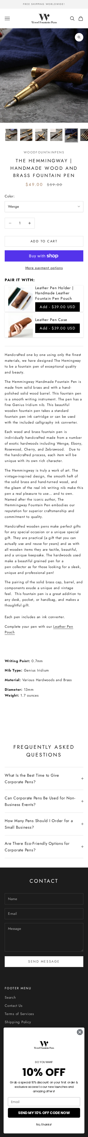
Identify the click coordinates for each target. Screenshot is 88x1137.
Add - (57, 307)
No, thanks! (44, 1124)
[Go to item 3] (41, 134)
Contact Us (14, 1005)
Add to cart (44, 241)
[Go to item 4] (56, 134)
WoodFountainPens (44, 152)
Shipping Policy (18, 1022)
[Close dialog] (80, 1032)
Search (10, 997)
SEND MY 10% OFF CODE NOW (44, 1112)
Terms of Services (19, 1013)
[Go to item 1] (11, 134)
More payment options (44, 267)
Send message (44, 961)
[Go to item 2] (26, 134)
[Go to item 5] (71, 135)
